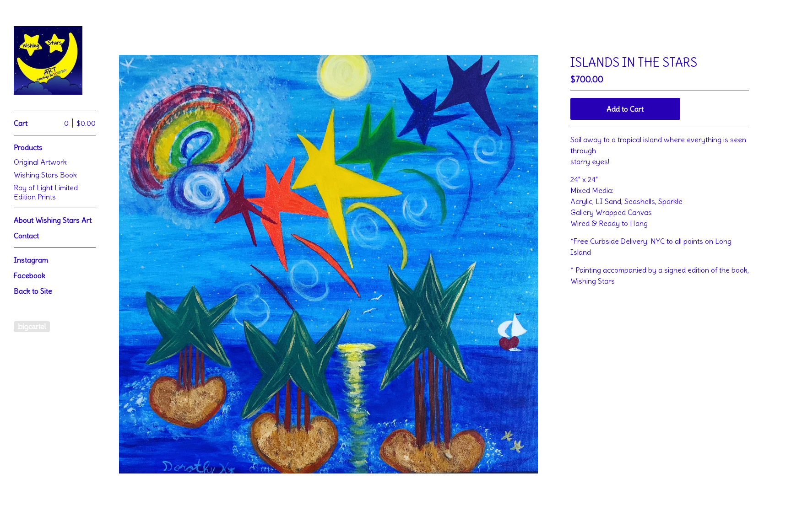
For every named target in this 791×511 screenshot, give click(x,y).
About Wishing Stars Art (53, 220)
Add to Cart (625, 108)
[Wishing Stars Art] (48, 60)
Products (28, 147)
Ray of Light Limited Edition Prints (46, 192)
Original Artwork (40, 162)
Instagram (31, 259)
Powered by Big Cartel (32, 326)
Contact (26, 235)
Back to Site (33, 291)
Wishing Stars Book (45, 174)
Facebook (29, 275)
